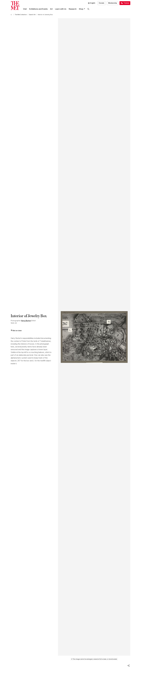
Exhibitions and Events (38, 9)
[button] (128, 665)
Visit (25, 9)
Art (51, 9)
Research (72, 9)
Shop (81, 9)
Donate (101, 3)
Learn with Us (60, 9)
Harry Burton (26, 321)
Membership (112, 3)
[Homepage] (15, 5)
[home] (11, 15)
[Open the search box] (88, 9)
